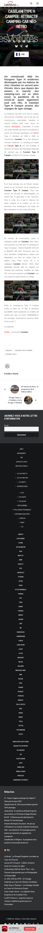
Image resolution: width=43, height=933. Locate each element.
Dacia (21, 585)
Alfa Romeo (21, 538)
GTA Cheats (22, 497)
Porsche (21, 696)
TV (8, 850)
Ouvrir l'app (30, 929)
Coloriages (21, 750)
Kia (21, 628)
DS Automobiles (20, 589)
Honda (21, 606)
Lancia (21, 640)
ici (37, 267)
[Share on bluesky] (16, 46)
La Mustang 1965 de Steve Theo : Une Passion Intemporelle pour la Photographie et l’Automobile (20, 872)
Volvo (21, 734)
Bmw (20, 560)
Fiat (20, 598)
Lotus (21, 653)
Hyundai (20, 611)
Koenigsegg (20, 632)
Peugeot (21, 691)
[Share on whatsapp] (34, 41)
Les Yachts (22, 482)
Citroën (36, 133)
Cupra (21, 581)
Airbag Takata (20, 771)
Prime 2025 (20, 767)
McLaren (21, 666)
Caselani (8, 350)
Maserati (21, 657)
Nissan (20, 679)
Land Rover (21, 645)
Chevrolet (20, 572)
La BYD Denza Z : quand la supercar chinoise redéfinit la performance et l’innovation (18, 901)
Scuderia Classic (22, 486)
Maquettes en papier (21, 746)
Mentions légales (22, 466)
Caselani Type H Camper (23, 350)
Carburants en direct (20, 780)
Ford (20, 602)
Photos (7, 332)
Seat (20, 708)
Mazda (21, 662)
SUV (21, 123)
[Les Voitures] (11, 3)
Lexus (21, 649)
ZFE (21, 754)
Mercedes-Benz (21, 670)
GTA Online (22, 501)
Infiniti (20, 615)
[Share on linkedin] (29, 41)
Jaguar (20, 619)
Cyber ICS (22, 518)
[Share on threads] (18, 41)
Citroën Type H (10, 354)
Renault (20, 700)
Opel (20, 683)
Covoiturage (20, 759)
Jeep (20, 623)
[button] (37, 3)
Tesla (21, 721)
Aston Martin (20, 547)
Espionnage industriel (22, 514)
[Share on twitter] (13, 41)
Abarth (20, 534)
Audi (20, 551)
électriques (16, 126)
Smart (21, 717)
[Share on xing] (21, 46)
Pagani (21, 687)
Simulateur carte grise (21, 742)
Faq (21, 457)
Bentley (20, 555)
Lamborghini (20, 636)
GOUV (20, 763)
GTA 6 (22, 493)
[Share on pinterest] (24, 41)
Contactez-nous (21, 462)
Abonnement (21, 453)
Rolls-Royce (20, 704)
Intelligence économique (22, 510)
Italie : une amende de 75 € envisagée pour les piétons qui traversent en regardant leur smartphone (19, 833)
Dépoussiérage (22, 505)
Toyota (20, 726)
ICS (22, 527)
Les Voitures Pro (22, 478)
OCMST (22, 522)
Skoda (21, 713)
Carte (21, 449)
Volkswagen (20, 730)
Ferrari (20, 594)
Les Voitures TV (22, 473)
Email (6, 425)
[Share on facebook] (8, 41)
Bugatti (20, 564)
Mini (20, 674)
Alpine (21, 543)
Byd (20, 568)
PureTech (20, 776)
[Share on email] (26, 46)
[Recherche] (30, 3)
